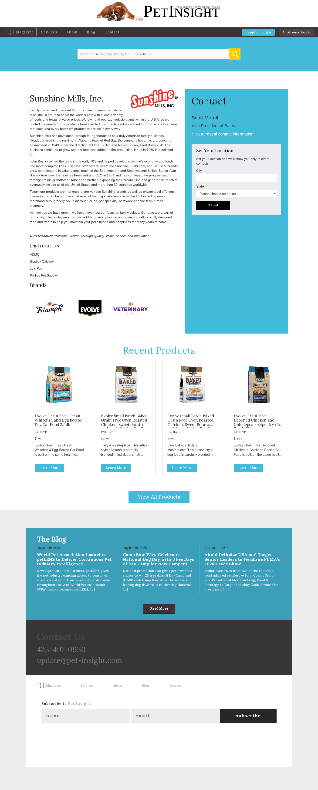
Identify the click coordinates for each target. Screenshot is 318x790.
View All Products (159, 496)
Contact (112, 32)
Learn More (49, 468)
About (72, 32)
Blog (91, 32)
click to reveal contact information (223, 134)
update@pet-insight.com (79, 660)
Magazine (25, 32)
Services (49, 32)
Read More (159, 608)
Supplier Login (258, 32)
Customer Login (297, 32)
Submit (213, 205)
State (201, 186)
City (199, 170)
